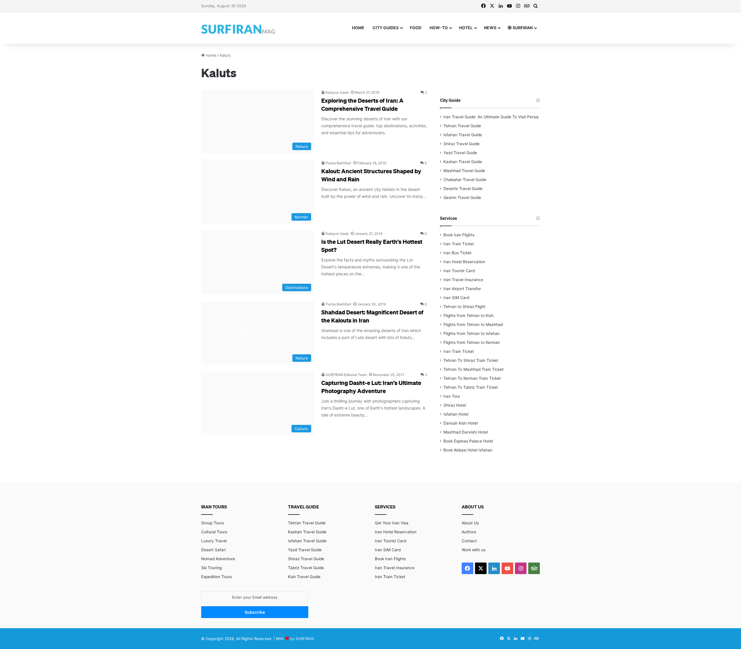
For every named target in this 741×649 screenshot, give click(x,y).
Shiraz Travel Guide (461, 143)
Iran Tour (451, 396)
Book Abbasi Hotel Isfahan (467, 450)
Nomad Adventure (218, 558)
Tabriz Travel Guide (306, 567)
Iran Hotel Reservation (464, 261)
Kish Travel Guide (304, 576)
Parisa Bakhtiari (338, 163)
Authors (469, 532)
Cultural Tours (214, 532)
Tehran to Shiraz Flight (464, 306)
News (490, 27)
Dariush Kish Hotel (460, 423)
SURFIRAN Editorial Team (346, 375)
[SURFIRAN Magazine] (238, 28)
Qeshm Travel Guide (462, 197)
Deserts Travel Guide (463, 188)
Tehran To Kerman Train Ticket (472, 378)
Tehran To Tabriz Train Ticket (470, 387)
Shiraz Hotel (454, 405)
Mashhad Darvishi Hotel (465, 432)
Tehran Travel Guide (462, 125)
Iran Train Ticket (458, 243)
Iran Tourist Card (459, 270)
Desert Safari (213, 549)
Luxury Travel (214, 541)
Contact (469, 541)
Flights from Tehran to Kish (468, 315)
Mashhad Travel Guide (464, 170)
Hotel (466, 27)
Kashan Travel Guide (462, 161)
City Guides (386, 27)
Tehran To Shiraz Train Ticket (470, 360)
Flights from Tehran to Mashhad (473, 324)
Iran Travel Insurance (463, 279)
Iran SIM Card (456, 297)
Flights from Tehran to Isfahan (471, 333)
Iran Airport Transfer (462, 288)
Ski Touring (211, 567)
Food (415, 27)
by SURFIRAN (302, 638)
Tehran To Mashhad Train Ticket (473, 369)
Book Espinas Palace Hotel (468, 441)
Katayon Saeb (337, 92)
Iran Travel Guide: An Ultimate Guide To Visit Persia (491, 117)
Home (358, 27)
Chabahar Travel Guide (464, 179)
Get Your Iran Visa (391, 523)
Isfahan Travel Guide (462, 134)
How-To (439, 27)
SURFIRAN (522, 27)
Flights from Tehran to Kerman (471, 342)
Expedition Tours (216, 576)
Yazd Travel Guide (460, 152)
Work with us (473, 549)
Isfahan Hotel (455, 414)
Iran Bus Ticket (457, 252)
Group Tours (212, 523)
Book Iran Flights (458, 235)
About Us (470, 523)
